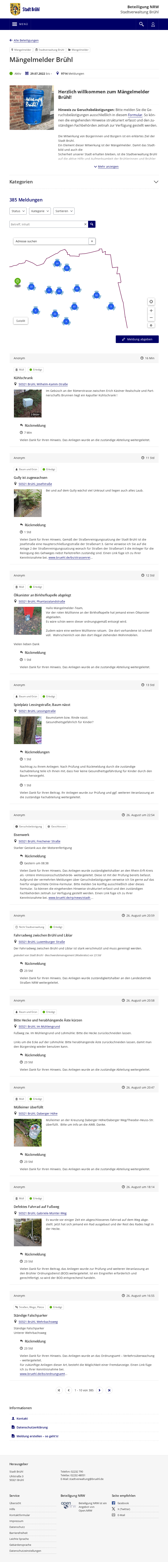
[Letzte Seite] (109, 1390)
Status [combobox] (16, 211)
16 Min (149, 358)
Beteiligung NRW (143, 6)
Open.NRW (85, 1510)
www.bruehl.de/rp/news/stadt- (70, 898)
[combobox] (51, 241)
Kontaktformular (19, 1515)
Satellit (20, 320)
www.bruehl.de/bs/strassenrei (69, 557)
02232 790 (77, 1471)
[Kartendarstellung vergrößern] (151, 310)
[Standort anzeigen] (151, 301)
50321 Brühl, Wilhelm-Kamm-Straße (43, 384)
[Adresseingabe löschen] (92, 241)
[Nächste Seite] (99, 1390)
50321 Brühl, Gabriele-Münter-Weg (43, 1213)
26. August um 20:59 (140, 915)
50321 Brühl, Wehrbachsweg (38, 1322)
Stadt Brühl (16, 1471)
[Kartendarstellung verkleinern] (151, 317)
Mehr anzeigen (108, 166)
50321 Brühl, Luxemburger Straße (42, 942)
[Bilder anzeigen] (28, 503)
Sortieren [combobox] (62, 211)
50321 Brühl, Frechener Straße (39, 841)
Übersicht (15, 1503)
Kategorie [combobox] (37, 211)
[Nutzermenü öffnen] (153, 24)
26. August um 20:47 (140, 1087)
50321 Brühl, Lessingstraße (37, 711)
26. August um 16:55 (140, 1296)
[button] (84, 181)
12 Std (150, 575)
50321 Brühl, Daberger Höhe (38, 1113)
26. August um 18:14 (140, 1187)
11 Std (150, 458)
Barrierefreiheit (18, 1533)
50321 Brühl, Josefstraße (35, 484)
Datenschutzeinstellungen (25, 1551)
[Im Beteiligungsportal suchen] (141, 24)
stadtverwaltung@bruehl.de (86, 1479)
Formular (135, 115)
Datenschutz (17, 1527)
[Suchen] (91, 224)
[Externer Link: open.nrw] (69, 1505)
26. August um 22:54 (140, 815)
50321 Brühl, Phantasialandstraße (42, 601)
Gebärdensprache (20, 1545)
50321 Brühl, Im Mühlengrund (39, 1026)
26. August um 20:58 (140, 1000)
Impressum (16, 1521)
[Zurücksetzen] (85, 224)
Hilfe (12, 1509)
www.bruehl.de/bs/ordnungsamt (42, 1374)
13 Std (150, 685)
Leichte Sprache (19, 1539)
